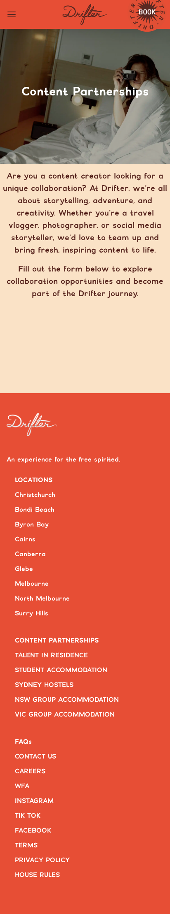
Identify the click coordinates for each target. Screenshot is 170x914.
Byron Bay (32, 525)
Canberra (30, 554)
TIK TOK (27, 816)
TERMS (26, 845)
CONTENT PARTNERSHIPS (57, 641)
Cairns (25, 539)
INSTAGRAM (34, 801)
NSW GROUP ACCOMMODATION (67, 700)
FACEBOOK (33, 831)
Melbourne (32, 584)
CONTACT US (35, 757)
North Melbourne (42, 599)
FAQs (23, 742)
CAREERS (30, 771)
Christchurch (35, 495)
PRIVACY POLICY (42, 860)
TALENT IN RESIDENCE (51, 655)
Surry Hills (31, 613)
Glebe (24, 569)
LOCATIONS (34, 480)
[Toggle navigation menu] (12, 14)
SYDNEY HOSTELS (44, 685)
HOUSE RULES (37, 875)
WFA (22, 786)
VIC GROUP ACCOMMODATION (65, 715)
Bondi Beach (34, 510)
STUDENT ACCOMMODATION (61, 670)
